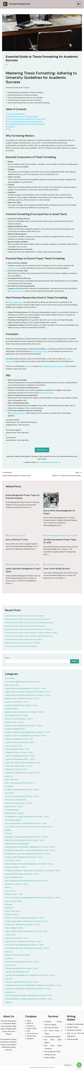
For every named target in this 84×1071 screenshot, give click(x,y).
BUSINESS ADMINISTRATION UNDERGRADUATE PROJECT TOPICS (27, 732)
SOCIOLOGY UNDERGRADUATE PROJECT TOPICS (22, 962)
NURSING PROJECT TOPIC (14, 894)
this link (28, 366)
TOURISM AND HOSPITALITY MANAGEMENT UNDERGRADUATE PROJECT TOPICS (33, 985)
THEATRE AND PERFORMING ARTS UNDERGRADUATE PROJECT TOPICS (30, 975)
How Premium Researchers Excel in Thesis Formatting (26, 124)
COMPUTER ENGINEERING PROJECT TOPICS (20, 756)
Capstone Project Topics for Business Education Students (25, 616)
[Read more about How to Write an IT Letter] (15, 535)
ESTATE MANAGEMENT (13, 820)
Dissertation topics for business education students (22, 643)
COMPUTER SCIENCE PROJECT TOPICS (18, 766)
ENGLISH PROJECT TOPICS (14, 807)
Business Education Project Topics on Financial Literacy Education (27, 619)
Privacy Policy (31, 1036)
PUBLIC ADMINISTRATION (14, 928)
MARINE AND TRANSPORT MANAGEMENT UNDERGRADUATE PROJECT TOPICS (32, 871)
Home (29, 1021)
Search (7, 658)
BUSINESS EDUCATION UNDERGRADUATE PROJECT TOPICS (25, 736)
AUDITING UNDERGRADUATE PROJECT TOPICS (21, 705)
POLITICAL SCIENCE (12, 915)
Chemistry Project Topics (13, 746)
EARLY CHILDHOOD (11, 780)
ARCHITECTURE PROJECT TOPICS (16, 702)
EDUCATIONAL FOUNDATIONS (15, 800)
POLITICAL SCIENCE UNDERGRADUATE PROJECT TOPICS (24, 918)
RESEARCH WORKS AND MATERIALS (18, 955)
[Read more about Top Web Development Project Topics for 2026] (60, 535)
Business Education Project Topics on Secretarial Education (25, 626)
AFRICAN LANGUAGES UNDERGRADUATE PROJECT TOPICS (25, 689)
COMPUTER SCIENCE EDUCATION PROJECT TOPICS (23, 763)
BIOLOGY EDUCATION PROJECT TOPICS (18, 719)
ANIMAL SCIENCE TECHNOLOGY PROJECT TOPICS (22, 699)
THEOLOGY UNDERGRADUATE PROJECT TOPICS (21, 982)
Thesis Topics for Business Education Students (21, 646)
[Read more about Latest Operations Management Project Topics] (23, 564)
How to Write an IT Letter (17, 539)
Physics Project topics (12, 911)
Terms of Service (32, 1034)
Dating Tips (9, 776)
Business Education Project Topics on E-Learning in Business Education (29, 623)
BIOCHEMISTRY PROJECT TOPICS (16, 715)
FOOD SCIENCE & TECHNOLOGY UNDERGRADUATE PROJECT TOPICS (29, 827)
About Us (30, 1023)
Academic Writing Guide (75, 1024)
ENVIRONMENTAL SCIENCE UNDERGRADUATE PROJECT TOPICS (27, 817)
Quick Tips (8, 952)
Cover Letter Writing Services (56, 568)
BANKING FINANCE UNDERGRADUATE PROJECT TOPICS (24, 712)
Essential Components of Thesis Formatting (23, 116)
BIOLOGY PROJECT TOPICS (14, 722)
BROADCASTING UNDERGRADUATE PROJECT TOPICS (23, 726)
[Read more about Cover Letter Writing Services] (54, 564)
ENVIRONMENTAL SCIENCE (14, 813)
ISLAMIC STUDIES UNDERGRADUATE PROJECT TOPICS (24, 857)
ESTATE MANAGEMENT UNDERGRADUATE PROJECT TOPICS (26, 823)
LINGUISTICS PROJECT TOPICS (15, 867)
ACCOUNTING (10, 678)
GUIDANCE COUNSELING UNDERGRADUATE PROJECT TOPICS (26, 837)
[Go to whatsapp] (79, 1065)
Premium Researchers (19, 3)
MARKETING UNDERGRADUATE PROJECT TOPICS (22, 874)
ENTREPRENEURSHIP (12, 810)
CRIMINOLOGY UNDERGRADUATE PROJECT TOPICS (22, 773)
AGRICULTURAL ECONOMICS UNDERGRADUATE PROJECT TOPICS (27, 692)
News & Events (10, 891)
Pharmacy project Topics (13, 901)
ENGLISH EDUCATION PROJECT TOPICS (18, 803)
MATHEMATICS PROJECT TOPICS (16, 884)
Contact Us (30, 1026)
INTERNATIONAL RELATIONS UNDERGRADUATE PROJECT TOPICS (27, 854)
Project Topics (32, 1028)
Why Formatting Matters (16, 114)
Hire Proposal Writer (51, 1028)
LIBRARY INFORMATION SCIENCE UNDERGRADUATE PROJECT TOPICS (29, 864)
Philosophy (8, 904)
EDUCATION (9, 793)
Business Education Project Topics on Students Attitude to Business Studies (31, 633)
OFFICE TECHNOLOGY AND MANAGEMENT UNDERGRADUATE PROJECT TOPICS (32, 898)
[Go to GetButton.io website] (79, 1069)
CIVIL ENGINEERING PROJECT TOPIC (17, 749)
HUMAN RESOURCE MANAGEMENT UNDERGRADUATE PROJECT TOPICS (30, 847)
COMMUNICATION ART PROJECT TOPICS (19, 753)
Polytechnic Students (74, 1030)
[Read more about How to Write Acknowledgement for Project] (51, 500)
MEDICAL (8, 887)
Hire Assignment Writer (53, 1052)
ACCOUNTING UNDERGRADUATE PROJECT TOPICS (22, 682)
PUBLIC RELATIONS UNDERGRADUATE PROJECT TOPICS (24, 945)
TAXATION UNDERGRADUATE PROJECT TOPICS (21, 968)
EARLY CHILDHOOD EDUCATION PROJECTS (20, 783)
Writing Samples (72, 1039)
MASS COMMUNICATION (13, 877)
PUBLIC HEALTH (10, 935)
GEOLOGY (8, 834)
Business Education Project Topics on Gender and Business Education (29, 636)
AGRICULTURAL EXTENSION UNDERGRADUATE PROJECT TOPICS (27, 695)
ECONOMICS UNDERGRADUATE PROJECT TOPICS (22, 790)
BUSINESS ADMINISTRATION (15, 729)
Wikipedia (8, 1002)
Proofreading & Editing (52, 1037)
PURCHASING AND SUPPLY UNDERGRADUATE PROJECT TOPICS (27, 948)
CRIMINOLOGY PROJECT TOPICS (16, 769)
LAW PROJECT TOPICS (13, 861)
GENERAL (8, 830)
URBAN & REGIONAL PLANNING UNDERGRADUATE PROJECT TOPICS (28, 995)
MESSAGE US (42, 450)
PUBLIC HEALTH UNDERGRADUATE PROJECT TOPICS (23, 942)
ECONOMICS (9, 786)
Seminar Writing (72, 1027)
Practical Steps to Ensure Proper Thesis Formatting (25, 122)
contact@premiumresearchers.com (53, 366)
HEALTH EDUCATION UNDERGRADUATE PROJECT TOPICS (25, 840)
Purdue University (14, 268)
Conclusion (11, 127)
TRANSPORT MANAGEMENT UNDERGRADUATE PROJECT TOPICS (28, 989)
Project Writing (50, 1058)
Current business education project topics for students (23, 639)
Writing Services (50, 1055)
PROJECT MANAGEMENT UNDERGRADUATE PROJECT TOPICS (26, 921)
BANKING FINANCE (11, 709)
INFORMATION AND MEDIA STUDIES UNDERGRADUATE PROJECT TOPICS (30, 850)
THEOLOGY (9, 979)
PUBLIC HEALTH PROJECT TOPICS (16, 938)
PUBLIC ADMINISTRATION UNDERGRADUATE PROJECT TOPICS (26, 931)
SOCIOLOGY (9, 958)
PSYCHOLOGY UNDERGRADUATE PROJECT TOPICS (22, 925)
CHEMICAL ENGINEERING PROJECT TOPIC (19, 739)
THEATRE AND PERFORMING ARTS (17, 972)
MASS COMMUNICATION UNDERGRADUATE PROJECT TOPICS (26, 881)
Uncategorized (10, 992)
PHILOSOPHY (9, 908)
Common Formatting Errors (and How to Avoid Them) (26, 119)
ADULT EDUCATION (12, 685)
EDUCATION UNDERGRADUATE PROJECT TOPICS (22, 796)
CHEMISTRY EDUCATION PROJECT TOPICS (19, 742)
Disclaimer (30, 1039)
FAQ (9, 129)
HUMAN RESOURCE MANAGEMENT (17, 844)
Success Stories (10, 965)
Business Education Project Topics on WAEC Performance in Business (29, 629)
